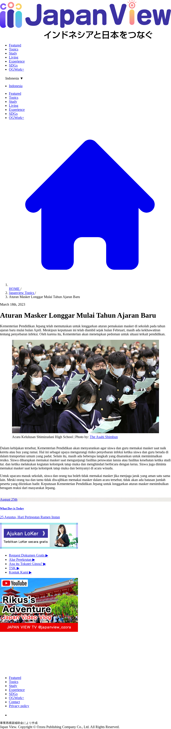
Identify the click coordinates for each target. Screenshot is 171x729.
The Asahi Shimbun (104, 437)
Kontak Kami (20, 572)
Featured (15, 45)
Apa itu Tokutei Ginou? (27, 564)
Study (13, 53)
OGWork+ (16, 69)
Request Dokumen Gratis (28, 555)
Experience (17, 61)
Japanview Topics (22, 293)
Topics (13, 49)
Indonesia (15, 86)
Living (13, 57)
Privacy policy (19, 706)
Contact (14, 702)
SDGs (13, 65)
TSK (14, 568)
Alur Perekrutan (22, 559)
